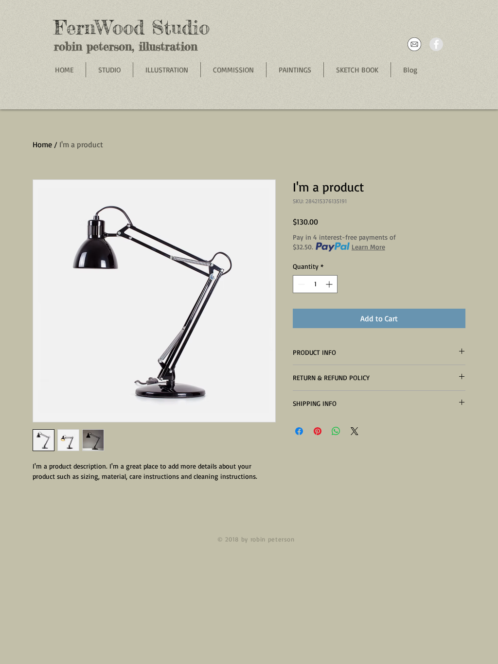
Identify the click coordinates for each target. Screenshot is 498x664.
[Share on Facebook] (299, 431)
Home (42, 144)
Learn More (368, 247)
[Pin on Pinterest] (317, 431)
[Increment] (330, 284)
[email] (414, 44)
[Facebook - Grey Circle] (436, 44)
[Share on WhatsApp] (336, 431)
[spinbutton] (315, 284)
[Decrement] (300, 284)
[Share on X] (354, 431)
